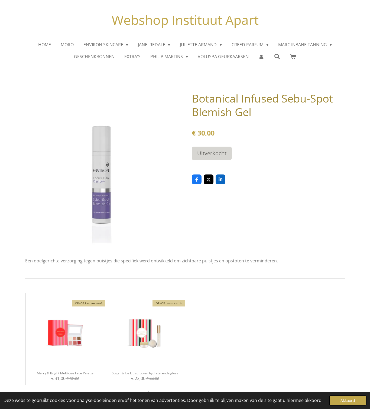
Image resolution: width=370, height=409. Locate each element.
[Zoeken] (277, 56)
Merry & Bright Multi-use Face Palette (65, 373)
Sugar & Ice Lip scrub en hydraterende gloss (145, 373)
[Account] (261, 56)
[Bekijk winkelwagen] (292, 56)
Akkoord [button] (347, 400)
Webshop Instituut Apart (185, 20)
